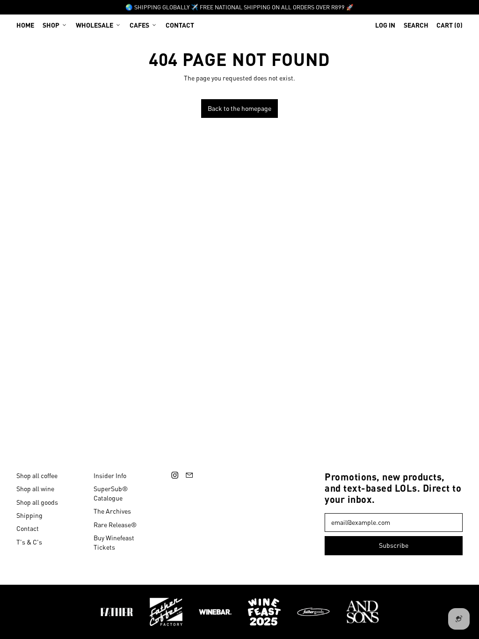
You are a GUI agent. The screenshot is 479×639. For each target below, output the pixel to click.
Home (25, 25)
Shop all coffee (37, 475)
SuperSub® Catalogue (111, 493)
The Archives (112, 511)
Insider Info (110, 475)
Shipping (29, 515)
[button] (416, 25)
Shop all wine (35, 488)
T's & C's (29, 541)
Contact (180, 25)
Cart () (449, 27)
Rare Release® (115, 524)
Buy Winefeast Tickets (114, 542)
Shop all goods (37, 502)
